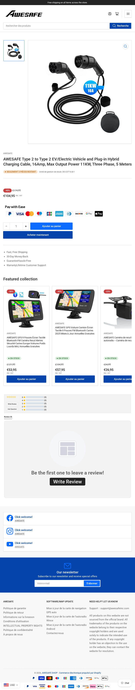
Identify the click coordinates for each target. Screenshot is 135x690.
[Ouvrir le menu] (128, 13)
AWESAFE (7, 153)
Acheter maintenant (38, 234)
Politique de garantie (14, 608)
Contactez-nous (55, 633)
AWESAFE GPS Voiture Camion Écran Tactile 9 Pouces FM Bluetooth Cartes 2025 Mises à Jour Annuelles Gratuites (74, 330)
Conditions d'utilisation (16, 621)
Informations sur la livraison (18, 617)
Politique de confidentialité (18, 630)
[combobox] (67, 25)
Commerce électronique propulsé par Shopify (80, 673)
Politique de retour (13, 612)
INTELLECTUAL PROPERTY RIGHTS (22, 625)
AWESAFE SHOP (49, 673)
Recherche (123, 25)
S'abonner (91, 583)
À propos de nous (13, 634)
